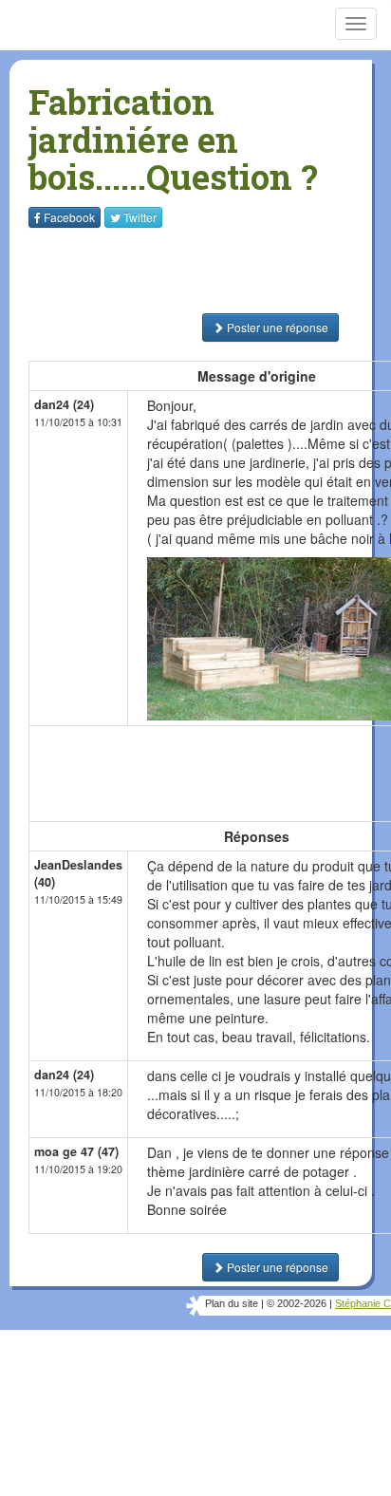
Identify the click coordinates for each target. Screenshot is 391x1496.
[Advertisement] (147, 270)
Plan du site (231, 1303)
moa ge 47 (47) (76, 1151)
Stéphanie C (363, 1303)
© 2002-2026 (296, 1303)
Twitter (140, 217)
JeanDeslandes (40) (78, 873)
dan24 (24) (64, 404)
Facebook (69, 217)
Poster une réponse (276, 327)
